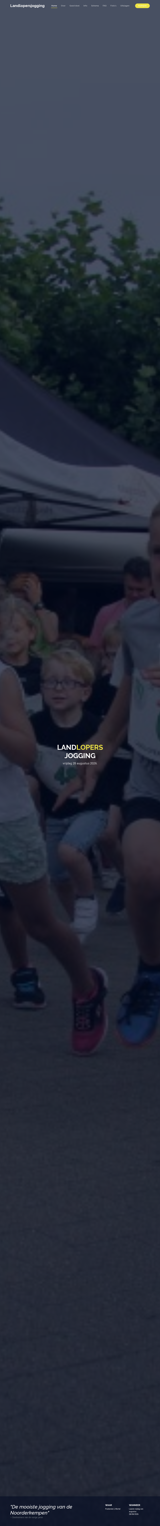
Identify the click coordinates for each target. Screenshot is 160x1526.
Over (63, 6)
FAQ (104, 6)
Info (85, 6)
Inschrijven (142, 6)
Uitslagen (124, 6)
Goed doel (75, 6)
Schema (95, 6)
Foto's (113, 6)
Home (54, 6)
